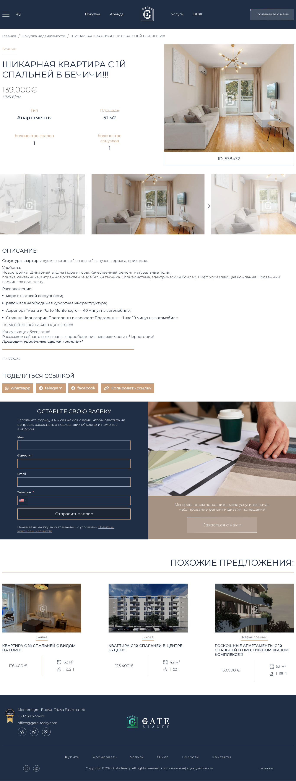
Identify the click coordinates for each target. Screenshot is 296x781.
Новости (190, 757)
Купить (72, 757)
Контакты (221, 757)
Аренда (117, 14)
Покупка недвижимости (43, 36)
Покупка (92, 14)
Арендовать (104, 757)
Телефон (24, 492)
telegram (54, 388)
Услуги (177, 14)
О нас (163, 757)
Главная (9, 36)
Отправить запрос (74, 514)
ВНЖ (197, 14)
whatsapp (20, 388)
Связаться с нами (222, 525)
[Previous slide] (87, 206)
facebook (86, 388)
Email (21, 474)
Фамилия (25, 455)
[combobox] (23, 500)
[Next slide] (209, 206)
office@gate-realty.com (37, 723)
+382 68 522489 (31, 716)
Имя (20, 437)
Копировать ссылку (131, 388)
